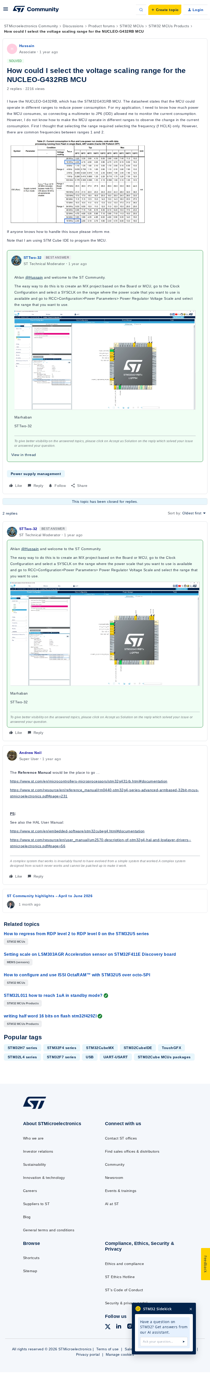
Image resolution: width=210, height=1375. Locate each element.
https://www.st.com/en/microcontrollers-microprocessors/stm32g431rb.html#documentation (88, 781)
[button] (6, 11)
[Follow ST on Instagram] (130, 1327)
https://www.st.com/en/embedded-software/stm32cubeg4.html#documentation (77, 831)
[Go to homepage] (39, 1109)
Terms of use (107, 1349)
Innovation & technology (44, 1178)
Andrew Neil (30, 753)
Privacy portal (88, 1354)
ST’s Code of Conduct (124, 1290)
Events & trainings (120, 1191)
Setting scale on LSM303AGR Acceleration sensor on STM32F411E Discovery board (90, 954)
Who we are (33, 1138)
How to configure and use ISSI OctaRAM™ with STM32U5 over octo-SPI (77, 975)
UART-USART (115, 1057)
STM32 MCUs (132, 26)
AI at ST (112, 1204)
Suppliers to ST (36, 1204)
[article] (105, 631)
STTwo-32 (33, 258)
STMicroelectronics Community (31, 26)
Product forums (101, 26)
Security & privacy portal (126, 1303)
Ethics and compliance (124, 1264)
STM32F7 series (61, 1057)
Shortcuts (31, 1258)
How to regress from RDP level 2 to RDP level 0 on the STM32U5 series (76, 934)
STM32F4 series (62, 1048)
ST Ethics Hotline (120, 1277)
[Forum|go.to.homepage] (36, 9)
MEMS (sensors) (18, 962)
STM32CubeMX (100, 1048)
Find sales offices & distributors (132, 1151)
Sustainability (34, 1164)
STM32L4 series (22, 1057)
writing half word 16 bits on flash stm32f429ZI (50, 1016)
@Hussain (34, 277)
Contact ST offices (121, 1138)
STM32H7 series (22, 1048)
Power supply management (36, 474)
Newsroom (114, 1178)
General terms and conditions (48, 1230)
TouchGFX (171, 1048)
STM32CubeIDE (138, 1048)
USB (89, 1057)
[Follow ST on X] (108, 1327)
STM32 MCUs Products (169, 26)
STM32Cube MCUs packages (164, 1057)
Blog (27, 1217)
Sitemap (30, 1271)
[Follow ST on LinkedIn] (119, 1327)
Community (114, 1164)
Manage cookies (120, 1354)
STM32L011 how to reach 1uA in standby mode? (53, 995)
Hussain (26, 46)
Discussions (73, 26)
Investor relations (38, 1151)
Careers (30, 1191)
